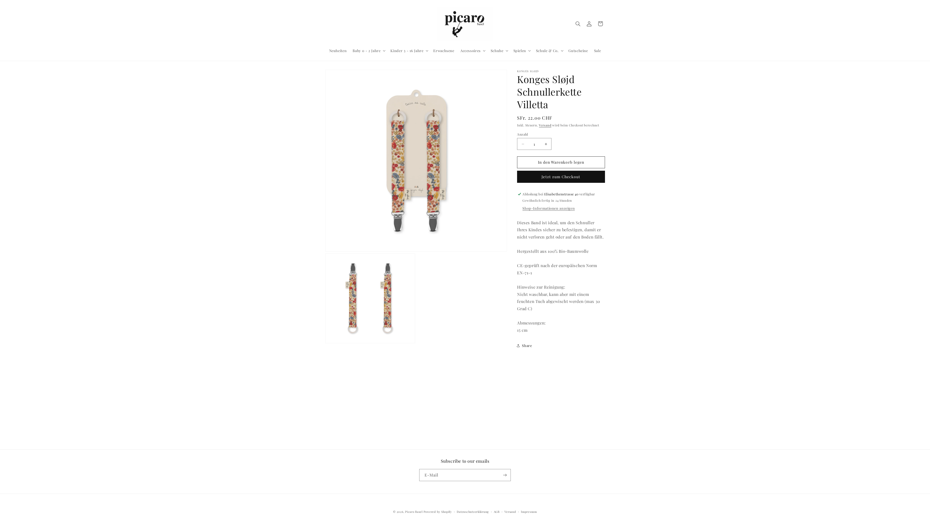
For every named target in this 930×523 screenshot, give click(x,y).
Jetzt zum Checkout (561, 176)
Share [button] (527, 345)
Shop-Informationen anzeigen (548, 208)
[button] (369, 50)
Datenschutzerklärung (473, 512)
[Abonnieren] (505, 475)
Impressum (529, 512)
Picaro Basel (414, 512)
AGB (497, 512)
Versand (545, 125)
